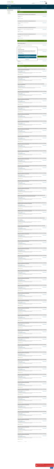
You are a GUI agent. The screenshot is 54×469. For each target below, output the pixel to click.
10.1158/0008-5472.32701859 (22, 123)
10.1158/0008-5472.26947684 (22, 369)
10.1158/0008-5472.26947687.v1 (22, 354)
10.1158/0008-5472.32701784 (22, 205)
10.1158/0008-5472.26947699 (22, 295)
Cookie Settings (27, 59)
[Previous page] (28, 67)
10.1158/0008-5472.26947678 (22, 399)
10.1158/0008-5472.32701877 (22, 101)
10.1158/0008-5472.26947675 (22, 421)
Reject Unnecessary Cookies (27, 55)
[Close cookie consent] (36, 47)
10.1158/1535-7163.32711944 (22, 86)
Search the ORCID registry (33, 3)
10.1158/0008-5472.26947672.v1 (22, 436)
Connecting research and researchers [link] (11, 3)
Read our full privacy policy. (21, 53)
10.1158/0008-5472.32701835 (22, 153)
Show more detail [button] (44, 16)
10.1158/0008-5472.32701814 (22, 175)
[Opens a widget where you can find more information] (51, 468)
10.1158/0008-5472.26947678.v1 (22, 406)
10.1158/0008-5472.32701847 (22, 138)
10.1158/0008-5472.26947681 (22, 384)
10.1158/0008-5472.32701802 (22, 190)
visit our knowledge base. (50, 465)
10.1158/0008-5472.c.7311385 (22, 71)
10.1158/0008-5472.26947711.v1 (22, 243)
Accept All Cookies (27, 57)
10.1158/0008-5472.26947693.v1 (22, 332)
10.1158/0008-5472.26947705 (22, 265)
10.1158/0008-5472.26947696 (22, 317)
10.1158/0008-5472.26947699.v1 (22, 302)
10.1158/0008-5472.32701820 (22, 168)
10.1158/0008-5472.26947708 (22, 250)
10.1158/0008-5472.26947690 (22, 347)
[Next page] (30, 67)
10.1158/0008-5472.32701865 (22, 116)
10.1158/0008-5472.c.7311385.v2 (22, 228)
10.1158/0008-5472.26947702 (22, 280)
